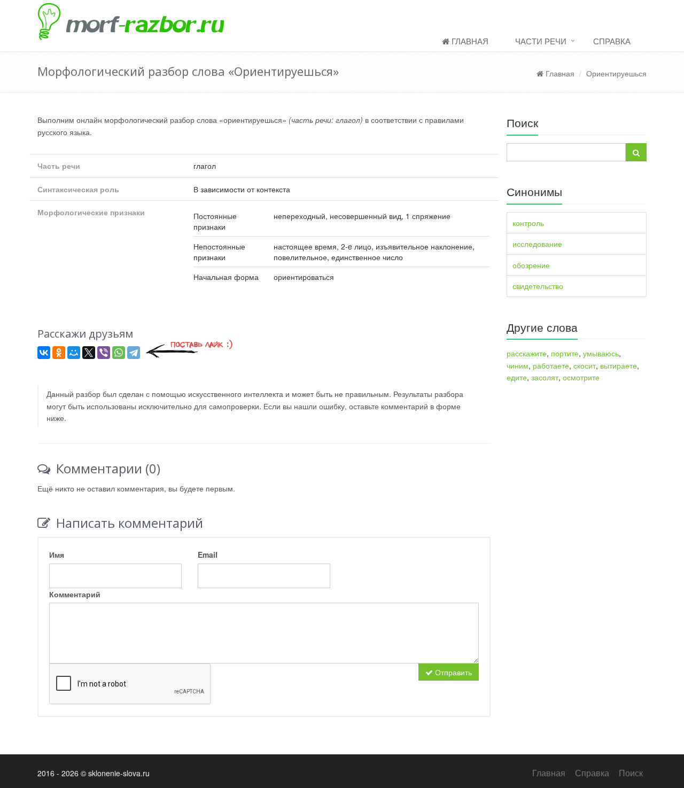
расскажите (527, 353)
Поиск (631, 773)
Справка (612, 40)
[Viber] (103, 352)
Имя (56, 554)
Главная (468, 40)
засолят (544, 377)
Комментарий (74, 594)
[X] (88, 352)
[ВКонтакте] (43, 352)
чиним (517, 365)
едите (517, 377)
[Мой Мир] (73, 352)
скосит (584, 365)
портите (565, 353)
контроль (528, 222)
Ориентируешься (616, 73)
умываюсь (601, 353)
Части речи (540, 40)
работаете (551, 365)
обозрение (531, 265)
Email (207, 554)
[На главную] (342, 20)
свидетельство (537, 285)
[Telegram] (133, 352)
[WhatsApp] (118, 352)
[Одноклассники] (58, 352)
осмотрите (581, 377)
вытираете (618, 365)
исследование (537, 243)
